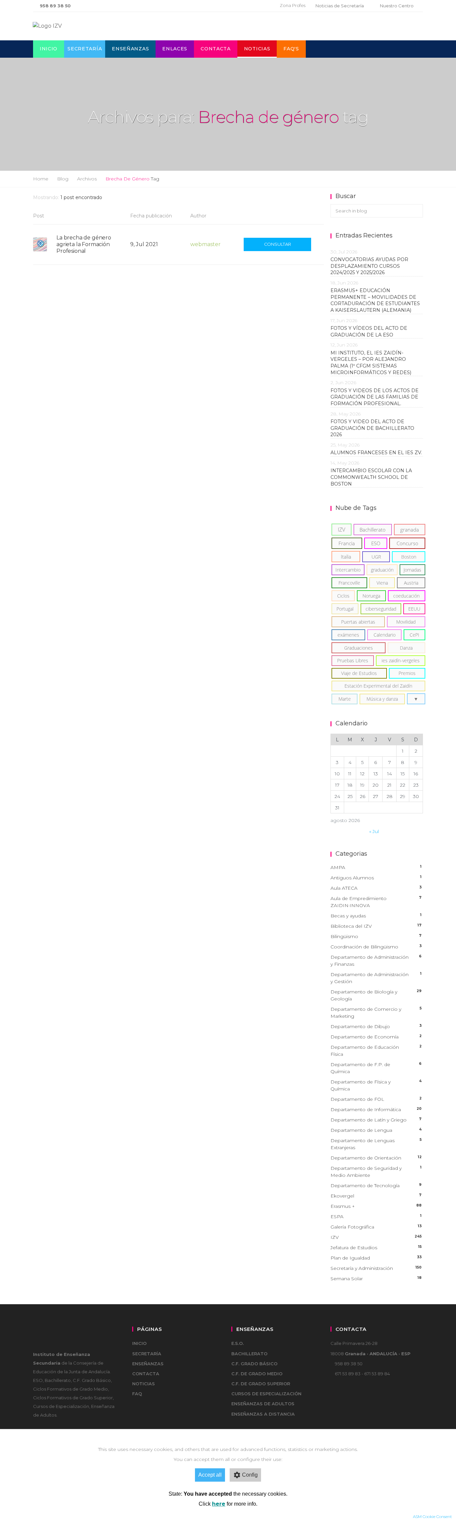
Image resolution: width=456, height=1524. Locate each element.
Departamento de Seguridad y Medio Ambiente (376, 1171)
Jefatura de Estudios (376, 1248)
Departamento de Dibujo (376, 1026)
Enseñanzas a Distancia (263, 1414)
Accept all (210, 1475)
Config (250, 1475)
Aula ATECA (376, 888)
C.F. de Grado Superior (260, 1383)
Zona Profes (292, 5)
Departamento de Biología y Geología (376, 995)
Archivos (87, 179)
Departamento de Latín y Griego (376, 1120)
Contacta (216, 49)
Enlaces (174, 49)
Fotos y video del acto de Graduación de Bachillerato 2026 (372, 428)
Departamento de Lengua (376, 1130)
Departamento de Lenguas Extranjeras (376, 1144)
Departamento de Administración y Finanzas (376, 960)
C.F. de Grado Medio (256, 1373)
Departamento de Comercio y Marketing (376, 1012)
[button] (416, 698)
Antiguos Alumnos (376, 878)
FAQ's (291, 49)
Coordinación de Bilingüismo (376, 947)
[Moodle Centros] (240, 6)
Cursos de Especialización (266, 1393)
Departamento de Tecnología (376, 1186)
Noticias (257, 49)
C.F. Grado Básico (254, 1363)
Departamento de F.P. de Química (376, 1067)
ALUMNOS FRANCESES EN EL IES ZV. (376, 453)
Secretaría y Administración (376, 1268)
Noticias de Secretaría (339, 5)
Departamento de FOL (376, 1099)
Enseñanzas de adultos (262, 1403)
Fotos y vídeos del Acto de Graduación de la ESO (368, 331)
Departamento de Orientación (376, 1158)
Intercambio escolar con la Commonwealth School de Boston (371, 477)
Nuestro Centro (397, 5)
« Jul (374, 831)
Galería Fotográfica (376, 1227)
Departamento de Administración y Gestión (376, 977)
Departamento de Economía (376, 1037)
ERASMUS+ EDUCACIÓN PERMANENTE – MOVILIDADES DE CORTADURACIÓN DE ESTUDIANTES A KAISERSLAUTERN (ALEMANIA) (375, 300)
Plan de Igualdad (376, 1258)
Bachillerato (249, 1353)
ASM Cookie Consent (432, 1516)
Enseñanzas (130, 49)
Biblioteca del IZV (376, 926)
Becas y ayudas (376, 916)
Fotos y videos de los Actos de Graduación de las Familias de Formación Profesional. (374, 397)
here (218, 1504)
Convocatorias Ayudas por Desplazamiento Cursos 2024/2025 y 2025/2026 (369, 265)
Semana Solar (376, 1279)
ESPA (376, 1217)
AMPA (376, 867)
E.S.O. (237, 1343)
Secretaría (84, 49)
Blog (62, 179)
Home (40, 179)
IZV (376, 1237)
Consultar (277, 244)
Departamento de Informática (376, 1109)
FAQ (137, 1393)
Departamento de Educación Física (376, 1050)
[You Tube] (261, 5)
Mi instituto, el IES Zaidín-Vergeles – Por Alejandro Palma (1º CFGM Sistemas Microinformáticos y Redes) (372, 362)
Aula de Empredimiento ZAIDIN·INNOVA (376, 901)
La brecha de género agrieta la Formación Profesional (83, 244)
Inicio (48, 49)
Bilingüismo (376, 936)
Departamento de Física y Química (376, 1085)
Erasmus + (376, 1206)
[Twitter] (251, 5)
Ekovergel (376, 1196)
